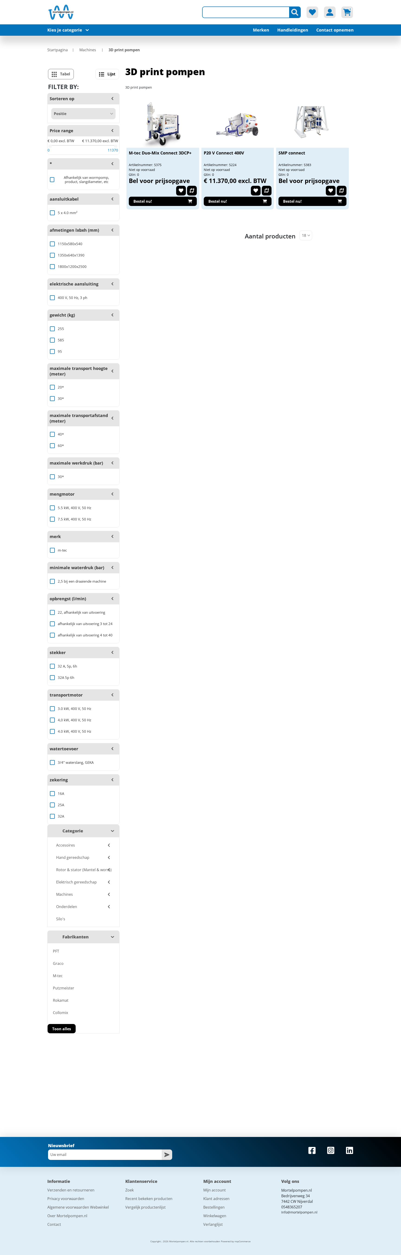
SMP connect (291, 153)
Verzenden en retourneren (70, 1190)
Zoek (129, 1190)
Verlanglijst (213, 1224)
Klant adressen (216, 1198)
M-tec (58, 975)
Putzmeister (63, 988)
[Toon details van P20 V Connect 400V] (237, 124)
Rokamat (60, 1000)
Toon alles (61, 1028)
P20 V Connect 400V (224, 153)
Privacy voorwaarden (65, 1198)
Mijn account (214, 1190)
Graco (58, 963)
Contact (54, 1224)
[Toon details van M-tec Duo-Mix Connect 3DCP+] (163, 124)
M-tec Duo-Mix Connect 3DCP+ (160, 153)
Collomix (60, 1012)
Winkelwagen (214, 1215)
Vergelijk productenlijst (145, 1207)
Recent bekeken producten (148, 1198)
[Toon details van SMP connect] (312, 124)
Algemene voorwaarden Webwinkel (78, 1207)
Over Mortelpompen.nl (67, 1215)
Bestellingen (214, 1207)
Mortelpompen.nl (296, 1190)
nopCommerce (243, 1241)
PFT (56, 951)
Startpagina (57, 49)
